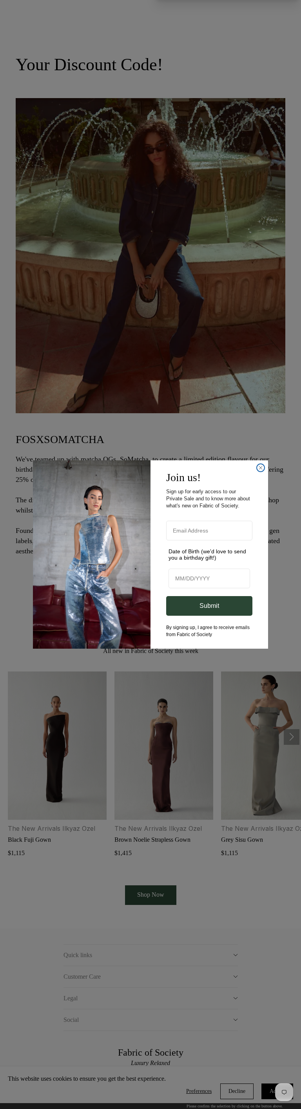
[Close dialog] (261, 468)
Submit (209, 605)
